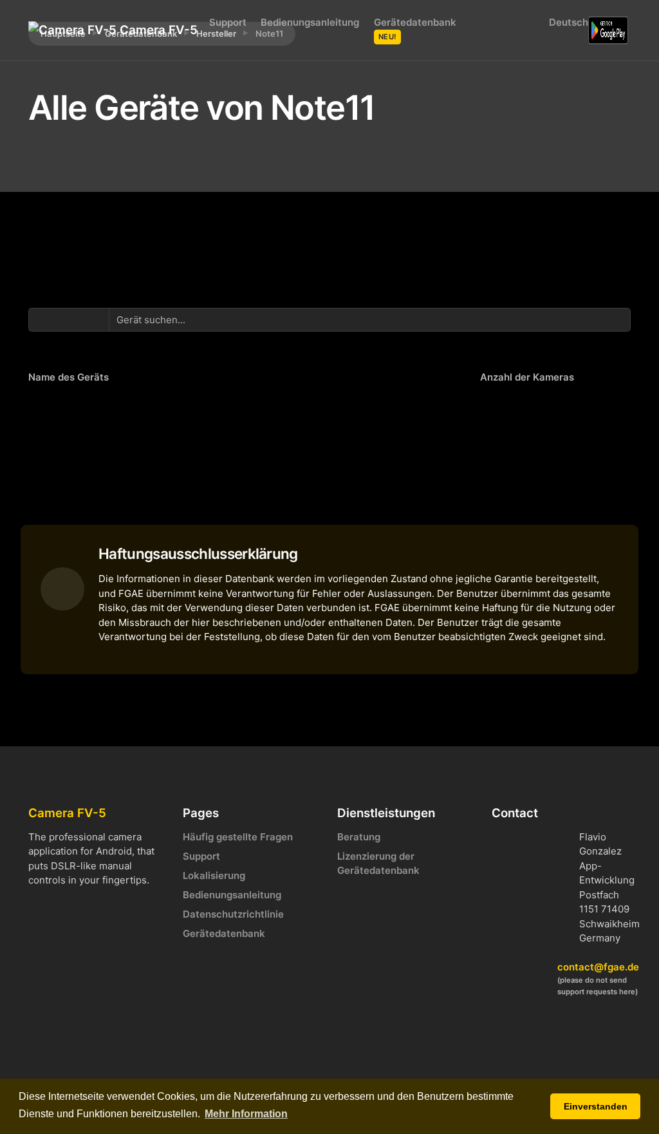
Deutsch (565, 22)
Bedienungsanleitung (310, 22)
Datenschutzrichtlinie (233, 914)
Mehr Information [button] (246, 1113)
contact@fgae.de (598, 967)
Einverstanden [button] (595, 1106)
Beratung (358, 837)
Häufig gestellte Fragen (238, 837)
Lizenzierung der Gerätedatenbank (378, 863)
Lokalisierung (214, 875)
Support (227, 22)
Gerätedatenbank (415, 28)
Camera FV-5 (151, 30)
